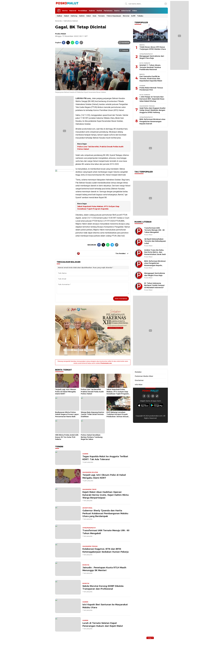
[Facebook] (63, 42)
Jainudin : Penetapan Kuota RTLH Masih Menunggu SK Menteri (104, 569)
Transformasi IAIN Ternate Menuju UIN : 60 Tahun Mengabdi (105, 532)
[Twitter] (68, 42)
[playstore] (157, 405)
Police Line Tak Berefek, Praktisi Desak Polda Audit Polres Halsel (100, 148)
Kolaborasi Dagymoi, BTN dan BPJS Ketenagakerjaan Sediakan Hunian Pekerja (105, 550)
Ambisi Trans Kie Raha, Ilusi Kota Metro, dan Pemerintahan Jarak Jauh (155, 252)
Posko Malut (60, 34)
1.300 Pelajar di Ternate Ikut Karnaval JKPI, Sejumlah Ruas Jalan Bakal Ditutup (151, 99)
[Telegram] (77, 42)
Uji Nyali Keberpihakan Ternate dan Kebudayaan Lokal (155, 241)
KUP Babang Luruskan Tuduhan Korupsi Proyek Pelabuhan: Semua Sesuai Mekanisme (117, 415)
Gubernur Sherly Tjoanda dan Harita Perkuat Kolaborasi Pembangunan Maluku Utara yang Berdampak (105, 513)
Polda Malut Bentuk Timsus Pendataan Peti (151, 89)
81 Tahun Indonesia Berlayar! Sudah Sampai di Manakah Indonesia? (154, 285)
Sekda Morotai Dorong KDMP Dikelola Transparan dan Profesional (102, 587)
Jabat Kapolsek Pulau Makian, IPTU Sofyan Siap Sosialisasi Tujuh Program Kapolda (98, 207)
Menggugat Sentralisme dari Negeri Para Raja (151, 57)
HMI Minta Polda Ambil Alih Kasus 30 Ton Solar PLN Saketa (66, 437)
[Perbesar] (92, 89)
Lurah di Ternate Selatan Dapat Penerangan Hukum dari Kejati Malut (102, 624)
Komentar (125, 42)
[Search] (166, 4)
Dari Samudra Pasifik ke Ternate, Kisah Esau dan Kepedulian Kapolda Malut (150, 79)
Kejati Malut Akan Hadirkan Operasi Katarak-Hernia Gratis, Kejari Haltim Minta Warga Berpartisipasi (105, 495)
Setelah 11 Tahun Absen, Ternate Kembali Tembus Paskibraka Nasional (150, 67)
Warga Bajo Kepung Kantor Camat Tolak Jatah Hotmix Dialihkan (92, 414)
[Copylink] (81, 42)
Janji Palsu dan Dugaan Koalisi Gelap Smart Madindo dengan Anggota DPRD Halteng (152, 110)
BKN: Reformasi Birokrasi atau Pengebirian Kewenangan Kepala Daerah (152, 121)
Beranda (58, 21)
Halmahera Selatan (71, 21)
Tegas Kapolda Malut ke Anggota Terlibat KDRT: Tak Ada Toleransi (105, 458)
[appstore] (143, 405)
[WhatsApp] (72, 42)
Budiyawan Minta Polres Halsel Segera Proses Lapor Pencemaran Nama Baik (67, 414)
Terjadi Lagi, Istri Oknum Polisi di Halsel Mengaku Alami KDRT (65, 392)
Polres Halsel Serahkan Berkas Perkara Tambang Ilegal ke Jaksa (91, 437)
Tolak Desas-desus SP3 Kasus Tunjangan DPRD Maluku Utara (152, 48)
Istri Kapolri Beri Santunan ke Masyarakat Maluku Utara (105, 606)
